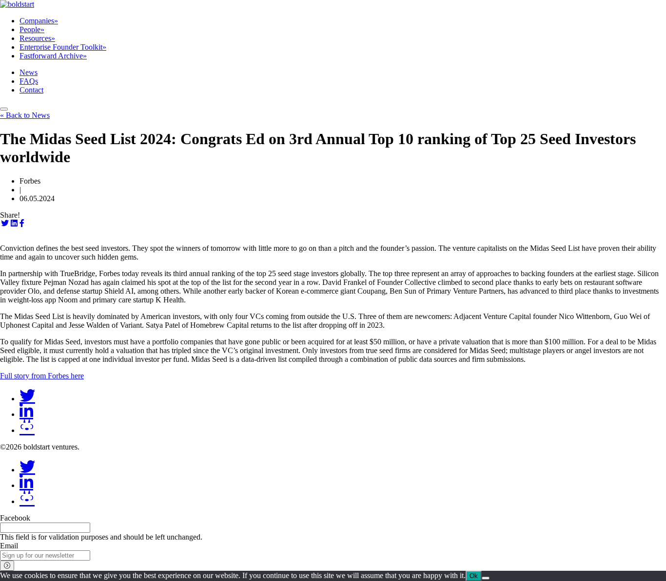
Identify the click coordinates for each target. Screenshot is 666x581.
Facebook (15, 518)
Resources (37, 38)
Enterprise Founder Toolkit (63, 47)
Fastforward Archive (53, 56)
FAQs (29, 81)
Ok (474, 576)
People (32, 29)
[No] (486, 578)
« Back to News (25, 115)
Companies (39, 21)
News (29, 72)
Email (9, 546)
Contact (31, 90)
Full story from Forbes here (42, 376)
